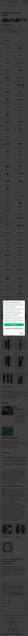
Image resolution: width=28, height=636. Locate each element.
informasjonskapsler (9, 305)
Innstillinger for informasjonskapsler (14, 328)
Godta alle (14, 324)
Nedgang (21, 333)
